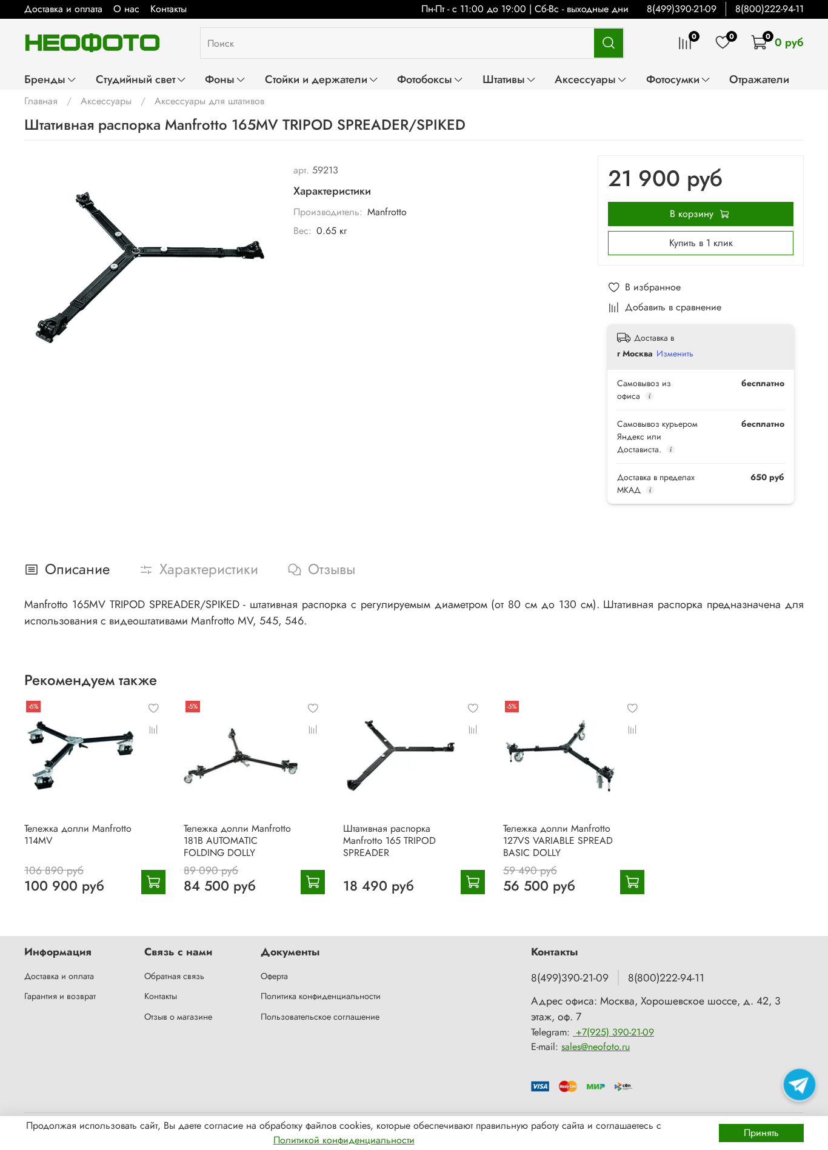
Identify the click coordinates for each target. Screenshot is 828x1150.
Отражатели (759, 79)
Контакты (168, 9)
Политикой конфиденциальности (344, 1140)
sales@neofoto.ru (595, 1047)
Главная (41, 101)
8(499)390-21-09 (681, 9)
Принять (761, 1133)
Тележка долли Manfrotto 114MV (78, 834)
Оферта (274, 976)
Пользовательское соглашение (320, 1017)
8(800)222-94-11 (769, 9)
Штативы (503, 79)
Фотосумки (672, 79)
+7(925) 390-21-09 (613, 1032)
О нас (126, 9)
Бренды (44, 79)
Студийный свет (135, 79)
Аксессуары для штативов (209, 101)
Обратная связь (174, 976)
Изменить (674, 353)
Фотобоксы (424, 79)
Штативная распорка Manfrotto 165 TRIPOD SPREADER (389, 840)
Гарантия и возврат (60, 996)
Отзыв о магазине (178, 1017)
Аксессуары (585, 79)
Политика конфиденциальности (321, 996)
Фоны (220, 79)
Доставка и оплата (63, 9)
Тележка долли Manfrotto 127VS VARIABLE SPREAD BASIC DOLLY (558, 840)
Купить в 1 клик (701, 243)
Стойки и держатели (316, 79)
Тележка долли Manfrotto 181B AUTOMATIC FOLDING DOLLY (237, 840)
